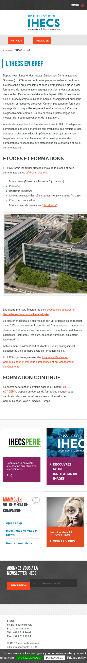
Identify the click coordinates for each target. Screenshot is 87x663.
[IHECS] (43, 22)
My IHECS (16, 40)
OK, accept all (30, 657)
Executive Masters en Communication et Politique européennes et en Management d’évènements (38, 361)
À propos (7, 50)
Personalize (54, 657)
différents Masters (36, 172)
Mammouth (12, 499)
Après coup (14, 523)
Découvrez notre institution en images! (65, 471)
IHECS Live (42, 40)
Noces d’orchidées (19, 543)
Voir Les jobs (64, 541)
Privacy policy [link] (76, 657)
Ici (12, 475)
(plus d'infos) (49, 205)
